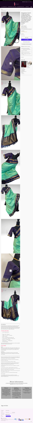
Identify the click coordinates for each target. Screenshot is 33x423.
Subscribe (13, 412)
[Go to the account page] (30, 6)
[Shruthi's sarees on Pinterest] (7, 414)
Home (2, 9)
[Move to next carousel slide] (31, 401)
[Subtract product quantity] (23, 35)
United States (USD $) (4, 418)
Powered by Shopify (3, 420)
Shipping (22, 46)
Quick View (23, 73)
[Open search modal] (1, 6)
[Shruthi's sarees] (16, 4)
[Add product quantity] (21, 35)
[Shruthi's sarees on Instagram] (8, 414)
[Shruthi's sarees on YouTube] (9, 414)
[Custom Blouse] (29, 63)
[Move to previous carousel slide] (29, 401)
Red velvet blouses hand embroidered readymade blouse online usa (23, 70)
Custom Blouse (29, 65)
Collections (2, 414)
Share (23, 57)
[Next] (29, 7)
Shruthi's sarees (7, 419)
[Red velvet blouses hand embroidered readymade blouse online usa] (23, 64)
